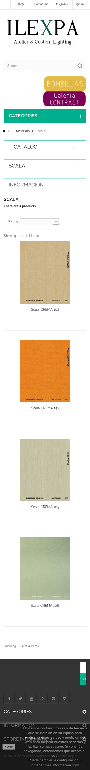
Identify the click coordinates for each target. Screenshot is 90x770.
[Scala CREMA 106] (45, 568)
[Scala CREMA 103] (45, 470)
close (9, 747)
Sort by (13, 221)
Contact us (41, 4)
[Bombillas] (65, 83)
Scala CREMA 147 (45, 408)
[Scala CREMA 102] (45, 272)
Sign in (79, 4)
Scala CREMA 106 (45, 606)
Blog (21, 4)
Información (26, 185)
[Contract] (64, 98)
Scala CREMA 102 (45, 309)
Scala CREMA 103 (45, 507)
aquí (75, 765)
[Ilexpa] (43, 32)
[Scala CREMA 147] (45, 371)
